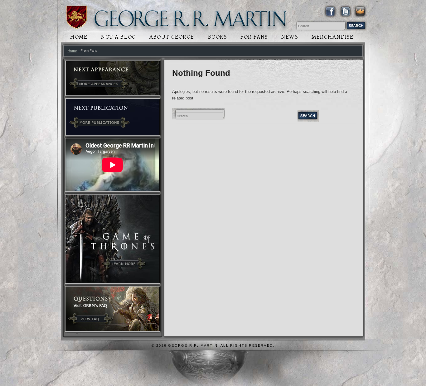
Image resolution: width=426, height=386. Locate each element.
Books (217, 37)
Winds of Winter (76, 17)
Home (78, 37)
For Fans (254, 37)
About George (171, 37)
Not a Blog (118, 37)
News (289, 37)
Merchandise (332, 37)
